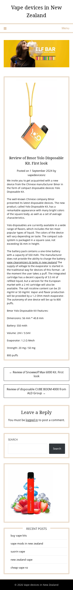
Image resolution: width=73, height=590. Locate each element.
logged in (32, 420)
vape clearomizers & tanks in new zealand (32, 262)
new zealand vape (21, 559)
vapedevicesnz (36, 175)
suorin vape (18, 551)
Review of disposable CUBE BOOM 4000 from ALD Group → (36, 391)
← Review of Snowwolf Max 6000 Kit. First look (36, 374)
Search (13, 439)
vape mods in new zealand (27, 543)
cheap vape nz (19, 567)
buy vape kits (19, 535)
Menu (65, 28)
